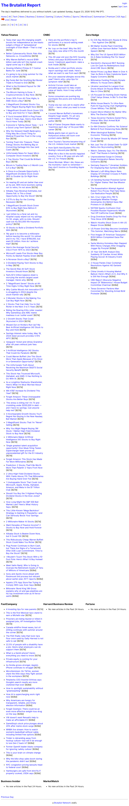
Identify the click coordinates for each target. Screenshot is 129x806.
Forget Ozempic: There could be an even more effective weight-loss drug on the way (24, 711)
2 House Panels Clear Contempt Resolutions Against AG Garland (106, 264)
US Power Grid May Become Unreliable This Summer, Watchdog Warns (109, 229)
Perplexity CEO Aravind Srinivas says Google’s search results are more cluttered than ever (23, 682)
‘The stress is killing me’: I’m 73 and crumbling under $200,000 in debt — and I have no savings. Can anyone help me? (23, 406)
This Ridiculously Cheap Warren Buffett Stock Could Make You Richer (24, 540)
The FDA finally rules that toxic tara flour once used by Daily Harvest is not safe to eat (24, 638)
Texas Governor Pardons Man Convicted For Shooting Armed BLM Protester (108, 291)
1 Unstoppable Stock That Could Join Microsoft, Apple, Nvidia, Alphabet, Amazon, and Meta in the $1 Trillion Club (24, 486)
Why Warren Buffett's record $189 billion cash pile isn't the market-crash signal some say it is (24, 62)
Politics (67, 16)
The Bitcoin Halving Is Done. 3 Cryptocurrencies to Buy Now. (20, 93)
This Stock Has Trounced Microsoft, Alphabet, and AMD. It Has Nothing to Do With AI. (24, 376)
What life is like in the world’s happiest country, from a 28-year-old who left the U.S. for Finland (66, 156)
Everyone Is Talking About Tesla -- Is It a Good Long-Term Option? (24, 126)
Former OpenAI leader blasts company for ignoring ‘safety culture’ (24, 747)
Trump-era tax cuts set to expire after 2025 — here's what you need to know (67, 106)
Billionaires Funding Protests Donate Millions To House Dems (108, 81)
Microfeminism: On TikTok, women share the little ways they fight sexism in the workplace (24, 673)
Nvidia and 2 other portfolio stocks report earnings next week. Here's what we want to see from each (65, 70)
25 (20, 25)
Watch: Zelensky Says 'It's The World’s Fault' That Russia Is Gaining (109, 151)
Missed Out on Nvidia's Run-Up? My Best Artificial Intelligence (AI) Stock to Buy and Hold (24, 327)
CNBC (46, 34)
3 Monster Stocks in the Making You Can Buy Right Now (23, 299)
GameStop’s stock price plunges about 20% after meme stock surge (24, 724)
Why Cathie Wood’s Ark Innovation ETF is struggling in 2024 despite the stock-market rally (24, 292)
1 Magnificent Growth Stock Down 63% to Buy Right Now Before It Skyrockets (22, 208)
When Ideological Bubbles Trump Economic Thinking (106, 133)
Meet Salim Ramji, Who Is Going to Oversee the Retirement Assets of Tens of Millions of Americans (24, 568)
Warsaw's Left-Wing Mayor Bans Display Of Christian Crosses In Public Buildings (109, 174)
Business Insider (10, 781)
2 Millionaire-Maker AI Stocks (20, 521)
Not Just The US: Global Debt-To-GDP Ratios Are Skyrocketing (109, 145)
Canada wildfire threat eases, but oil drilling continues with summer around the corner (24, 630)
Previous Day (7, 797)
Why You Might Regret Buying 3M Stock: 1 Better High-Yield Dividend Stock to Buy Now (23, 431)
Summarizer (99, 16)
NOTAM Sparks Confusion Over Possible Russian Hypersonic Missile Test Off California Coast (108, 210)
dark (125, 7)
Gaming (49, 16)
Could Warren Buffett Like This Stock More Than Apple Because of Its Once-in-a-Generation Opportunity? (24, 359)
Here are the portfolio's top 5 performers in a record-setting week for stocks (65, 42)
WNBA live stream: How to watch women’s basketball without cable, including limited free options (22, 732)
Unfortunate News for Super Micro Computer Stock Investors (22, 154)
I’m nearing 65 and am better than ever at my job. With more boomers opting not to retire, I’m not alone (24, 185)
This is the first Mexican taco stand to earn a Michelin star (24, 614)
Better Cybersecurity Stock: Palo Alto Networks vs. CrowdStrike (24, 54)
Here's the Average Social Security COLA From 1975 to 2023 (22, 248)
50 (25, 25)
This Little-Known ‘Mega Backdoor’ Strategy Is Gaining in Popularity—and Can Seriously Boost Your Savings (24, 513)
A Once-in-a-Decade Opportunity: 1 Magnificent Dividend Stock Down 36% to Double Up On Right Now (23, 174)
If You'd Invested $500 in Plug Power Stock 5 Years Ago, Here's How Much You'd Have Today (24, 119)
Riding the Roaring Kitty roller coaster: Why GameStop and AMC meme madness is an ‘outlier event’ (24, 312)
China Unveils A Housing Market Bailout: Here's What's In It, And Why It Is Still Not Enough (109, 274)
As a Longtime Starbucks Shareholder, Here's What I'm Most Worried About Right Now (24, 384)
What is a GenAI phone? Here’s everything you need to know (20, 654)
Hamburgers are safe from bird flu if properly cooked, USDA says (23, 772)
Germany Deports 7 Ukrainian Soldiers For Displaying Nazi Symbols (109, 166)
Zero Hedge (92, 34)
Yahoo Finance (9, 34)
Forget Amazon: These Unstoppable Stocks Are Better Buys (23, 397)
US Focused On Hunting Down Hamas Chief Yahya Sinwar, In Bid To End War (109, 96)
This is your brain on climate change (23, 752)
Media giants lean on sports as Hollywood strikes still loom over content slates (64, 135)
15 (16, 25)
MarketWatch (51, 781)
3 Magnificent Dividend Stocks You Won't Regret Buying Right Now (23, 105)
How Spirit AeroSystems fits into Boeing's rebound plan (64, 148)
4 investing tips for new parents (21, 609)
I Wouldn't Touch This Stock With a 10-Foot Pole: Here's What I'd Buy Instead (24, 558)
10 (12, 25)
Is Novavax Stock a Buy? (18, 259)
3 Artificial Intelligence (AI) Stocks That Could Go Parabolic (22, 351)
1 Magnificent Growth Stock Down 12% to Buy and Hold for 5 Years (24, 111)
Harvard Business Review (58, 604)
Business (30, 16)
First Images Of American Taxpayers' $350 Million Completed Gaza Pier (108, 235)
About (14, 19)
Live (7, 19)
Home (4, 16)
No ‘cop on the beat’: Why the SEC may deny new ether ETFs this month (66, 49)
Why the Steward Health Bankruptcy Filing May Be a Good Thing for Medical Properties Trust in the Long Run (23, 135)
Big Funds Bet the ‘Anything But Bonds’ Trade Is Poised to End (24, 81)
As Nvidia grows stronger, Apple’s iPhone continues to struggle (22, 666)
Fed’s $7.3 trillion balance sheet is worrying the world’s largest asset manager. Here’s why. (22, 277)
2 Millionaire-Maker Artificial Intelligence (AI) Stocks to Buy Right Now (23, 439)
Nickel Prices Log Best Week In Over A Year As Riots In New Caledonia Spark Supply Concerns (109, 74)
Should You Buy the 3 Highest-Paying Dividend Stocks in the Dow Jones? (24, 494)
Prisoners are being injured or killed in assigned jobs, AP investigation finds (24, 620)
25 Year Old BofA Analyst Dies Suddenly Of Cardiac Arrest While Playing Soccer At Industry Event (107, 254)
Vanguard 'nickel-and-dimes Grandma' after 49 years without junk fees (24, 343)
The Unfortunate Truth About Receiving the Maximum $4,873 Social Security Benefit (24, 367)
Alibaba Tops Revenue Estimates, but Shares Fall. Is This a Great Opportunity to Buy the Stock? (23, 193)
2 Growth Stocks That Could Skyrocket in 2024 (19, 319)
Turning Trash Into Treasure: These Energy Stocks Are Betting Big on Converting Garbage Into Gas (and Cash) (22, 146)
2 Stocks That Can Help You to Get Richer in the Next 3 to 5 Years (23, 305)
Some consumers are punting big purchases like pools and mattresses (65, 97)
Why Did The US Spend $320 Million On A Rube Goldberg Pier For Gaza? (108, 55)
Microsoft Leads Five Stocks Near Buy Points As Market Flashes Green (24, 254)
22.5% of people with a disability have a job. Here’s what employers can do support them (24, 647)
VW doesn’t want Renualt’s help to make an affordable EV (22, 718)
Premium (111, 16)
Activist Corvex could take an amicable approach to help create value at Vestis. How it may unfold (64, 87)
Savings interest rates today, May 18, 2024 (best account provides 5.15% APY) (23, 336)
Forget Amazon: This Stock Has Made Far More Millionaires (24, 460)
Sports (76, 16)
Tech (15, 16)
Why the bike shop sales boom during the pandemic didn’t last (24, 759)
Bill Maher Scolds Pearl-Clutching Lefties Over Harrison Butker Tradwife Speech (109, 48)
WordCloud (86, 16)
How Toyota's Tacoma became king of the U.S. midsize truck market (66, 142)
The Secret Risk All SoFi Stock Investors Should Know (20, 270)
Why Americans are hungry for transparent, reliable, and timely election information (21, 703)
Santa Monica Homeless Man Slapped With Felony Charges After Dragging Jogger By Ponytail (109, 246)
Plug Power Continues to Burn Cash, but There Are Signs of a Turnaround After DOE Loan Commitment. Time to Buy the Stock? (24, 549)
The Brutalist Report (20, 5)
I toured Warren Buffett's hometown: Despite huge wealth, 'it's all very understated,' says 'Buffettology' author (65, 117)
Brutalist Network (62, 802)
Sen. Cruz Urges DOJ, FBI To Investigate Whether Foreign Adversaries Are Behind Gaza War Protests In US (107, 201)
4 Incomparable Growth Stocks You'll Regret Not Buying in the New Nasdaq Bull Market (24, 416)
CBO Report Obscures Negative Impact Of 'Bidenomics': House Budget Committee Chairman (109, 282)
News (22, 16)
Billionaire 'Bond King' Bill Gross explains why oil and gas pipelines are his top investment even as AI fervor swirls (24, 592)
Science (40, 16)
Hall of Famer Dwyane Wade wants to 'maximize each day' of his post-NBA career (66, 127)
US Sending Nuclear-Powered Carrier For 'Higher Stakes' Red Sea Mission (108, 181)
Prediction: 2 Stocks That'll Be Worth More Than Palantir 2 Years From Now (24, 466)
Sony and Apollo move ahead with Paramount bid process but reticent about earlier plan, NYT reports (23, 576)
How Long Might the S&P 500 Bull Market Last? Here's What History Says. (22, 504)
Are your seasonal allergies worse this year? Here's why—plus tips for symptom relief (66, 79)
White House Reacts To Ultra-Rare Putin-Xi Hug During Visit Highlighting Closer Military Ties (108, 106)
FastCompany (9, 604)
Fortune (90, 604)
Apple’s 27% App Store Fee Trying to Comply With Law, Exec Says (23, 583)
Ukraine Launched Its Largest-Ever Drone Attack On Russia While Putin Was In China (107, 88)
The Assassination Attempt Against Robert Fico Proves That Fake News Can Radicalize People (108, 191)
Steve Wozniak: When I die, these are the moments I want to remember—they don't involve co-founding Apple (66, 164)
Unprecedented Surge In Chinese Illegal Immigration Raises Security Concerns (107, 159)
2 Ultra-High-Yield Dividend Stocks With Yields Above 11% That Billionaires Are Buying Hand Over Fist (24, 476)
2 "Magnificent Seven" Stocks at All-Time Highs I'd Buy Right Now (23, 284)
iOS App (121, 16)
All (10, 16)
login (124, 3)
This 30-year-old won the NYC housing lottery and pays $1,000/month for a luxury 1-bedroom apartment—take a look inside (67, 61)
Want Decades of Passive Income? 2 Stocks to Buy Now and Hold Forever (24, 526)
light (120, 7)
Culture (58, 16)
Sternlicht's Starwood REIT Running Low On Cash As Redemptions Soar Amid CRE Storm (108, 65)
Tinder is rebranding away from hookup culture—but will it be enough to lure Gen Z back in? (24, 740)
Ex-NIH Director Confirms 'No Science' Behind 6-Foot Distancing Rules (109, 127)
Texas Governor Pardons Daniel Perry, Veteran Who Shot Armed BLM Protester (109, 120)
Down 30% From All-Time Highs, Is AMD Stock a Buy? (22, 99)
